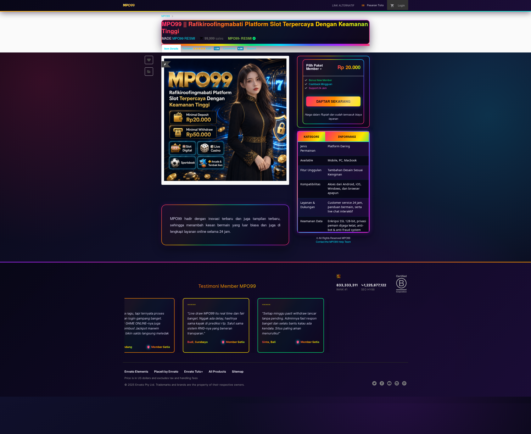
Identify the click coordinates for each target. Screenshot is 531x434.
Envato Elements (136, 371)
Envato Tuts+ (193, 371)
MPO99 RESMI (183, 38)
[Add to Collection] (149, 71)
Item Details (171, 48)
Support (251, 48)
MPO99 (165, 16)
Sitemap (238, 371)
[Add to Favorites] (149, 60)
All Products (217, 371)
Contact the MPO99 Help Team (333, 241)
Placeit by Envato (166, 371)
